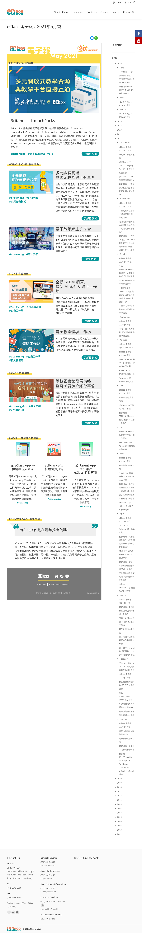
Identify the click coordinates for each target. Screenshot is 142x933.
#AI (11, 306)
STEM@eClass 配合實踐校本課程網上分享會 (127, 435)
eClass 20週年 (54, 584)
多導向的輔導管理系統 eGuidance (127, 706)
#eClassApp (23, 502)
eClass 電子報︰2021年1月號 (126, 725)
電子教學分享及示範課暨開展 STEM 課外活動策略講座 (127, 651)
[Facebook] (92, 38)
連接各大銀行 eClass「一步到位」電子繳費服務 (127, 165)
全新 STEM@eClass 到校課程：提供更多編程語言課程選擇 (127, 271)
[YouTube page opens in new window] (129, 2)
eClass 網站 (41, 584)
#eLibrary (18, 406)
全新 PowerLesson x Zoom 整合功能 (126, 696)
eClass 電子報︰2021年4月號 (126, 520)
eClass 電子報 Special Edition (126, 346)
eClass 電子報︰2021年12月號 (126, 149)
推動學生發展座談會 (127, 156)
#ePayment (16, 197)
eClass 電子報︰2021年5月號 (126, 459)
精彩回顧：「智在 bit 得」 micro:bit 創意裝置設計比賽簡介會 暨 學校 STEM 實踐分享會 (127, 243)
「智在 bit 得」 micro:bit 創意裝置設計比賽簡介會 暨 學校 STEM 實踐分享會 (127, 295)
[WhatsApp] (96, 38)
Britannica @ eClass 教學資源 (126, 380)
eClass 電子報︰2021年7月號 (126, 392)
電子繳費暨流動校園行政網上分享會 (127, 713)
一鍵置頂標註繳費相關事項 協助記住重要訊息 (127, 309)
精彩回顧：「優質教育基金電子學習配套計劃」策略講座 (127, 189)
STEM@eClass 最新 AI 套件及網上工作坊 (126, 621)
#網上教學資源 (36, 153)
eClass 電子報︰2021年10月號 (126, 260)
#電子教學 (32, 254)
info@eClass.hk (47, 865)
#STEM (20, 306)
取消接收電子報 (93, 593)
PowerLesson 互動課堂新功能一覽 (127, 372)
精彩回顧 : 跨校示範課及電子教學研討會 (127, 685)
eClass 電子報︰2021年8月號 (126, 353)
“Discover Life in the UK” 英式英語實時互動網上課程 (127, 666)
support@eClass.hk (49, 909)
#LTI (50, 153)
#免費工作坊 (16, 310)
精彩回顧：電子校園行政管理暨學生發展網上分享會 (127, 565)
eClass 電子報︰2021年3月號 (126, 601)
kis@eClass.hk (47, 878)
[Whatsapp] (42, 905)
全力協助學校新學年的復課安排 (127, 282)
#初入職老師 (34, 306)
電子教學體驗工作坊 (127, 467)
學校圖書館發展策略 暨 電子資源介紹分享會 (127, 576)
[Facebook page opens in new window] (125, 2)
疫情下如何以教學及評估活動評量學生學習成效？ (127, 332)
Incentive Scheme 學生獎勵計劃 (127, 529)
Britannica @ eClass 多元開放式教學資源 (126, 506)
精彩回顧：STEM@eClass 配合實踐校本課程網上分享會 (127, 417)
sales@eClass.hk (48, 891)
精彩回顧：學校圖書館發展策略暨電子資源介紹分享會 (127, 487)
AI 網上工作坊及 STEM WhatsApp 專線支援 (126, 554)
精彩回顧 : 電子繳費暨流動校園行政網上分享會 (127, 610)
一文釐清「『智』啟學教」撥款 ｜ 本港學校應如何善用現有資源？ (127, 77)
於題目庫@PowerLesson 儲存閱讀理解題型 (127, 176)
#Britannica (18, 153)
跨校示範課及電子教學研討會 (127, 733)
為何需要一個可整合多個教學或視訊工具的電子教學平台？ (127, 226)
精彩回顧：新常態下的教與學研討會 (127, 748)
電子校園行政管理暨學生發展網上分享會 (127, 640)
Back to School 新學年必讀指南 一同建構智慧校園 (127, 363)
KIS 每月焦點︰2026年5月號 (125, 103)
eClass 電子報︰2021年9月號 (126, 323)
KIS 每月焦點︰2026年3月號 (125, 115)
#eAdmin (32, 197)
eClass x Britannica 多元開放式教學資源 (127, 587)
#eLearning (16, 254)
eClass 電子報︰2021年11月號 (126, 205)
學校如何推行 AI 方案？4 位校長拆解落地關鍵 (126, 90)
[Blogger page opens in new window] (17, 912)
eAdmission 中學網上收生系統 (126, 407)
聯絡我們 (65, 584)
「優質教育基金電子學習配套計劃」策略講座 (127, 214)
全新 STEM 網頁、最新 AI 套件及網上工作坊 (127, 476)
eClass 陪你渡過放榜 (126, 399)
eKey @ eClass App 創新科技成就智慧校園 (127, 446)
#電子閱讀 (35, 406)
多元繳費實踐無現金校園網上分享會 (127, 497)
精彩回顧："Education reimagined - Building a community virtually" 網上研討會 (126, 764)
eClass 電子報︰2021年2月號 (126, 676)
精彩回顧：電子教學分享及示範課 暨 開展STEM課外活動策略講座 (127, 541)
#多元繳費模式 (17, 201)
